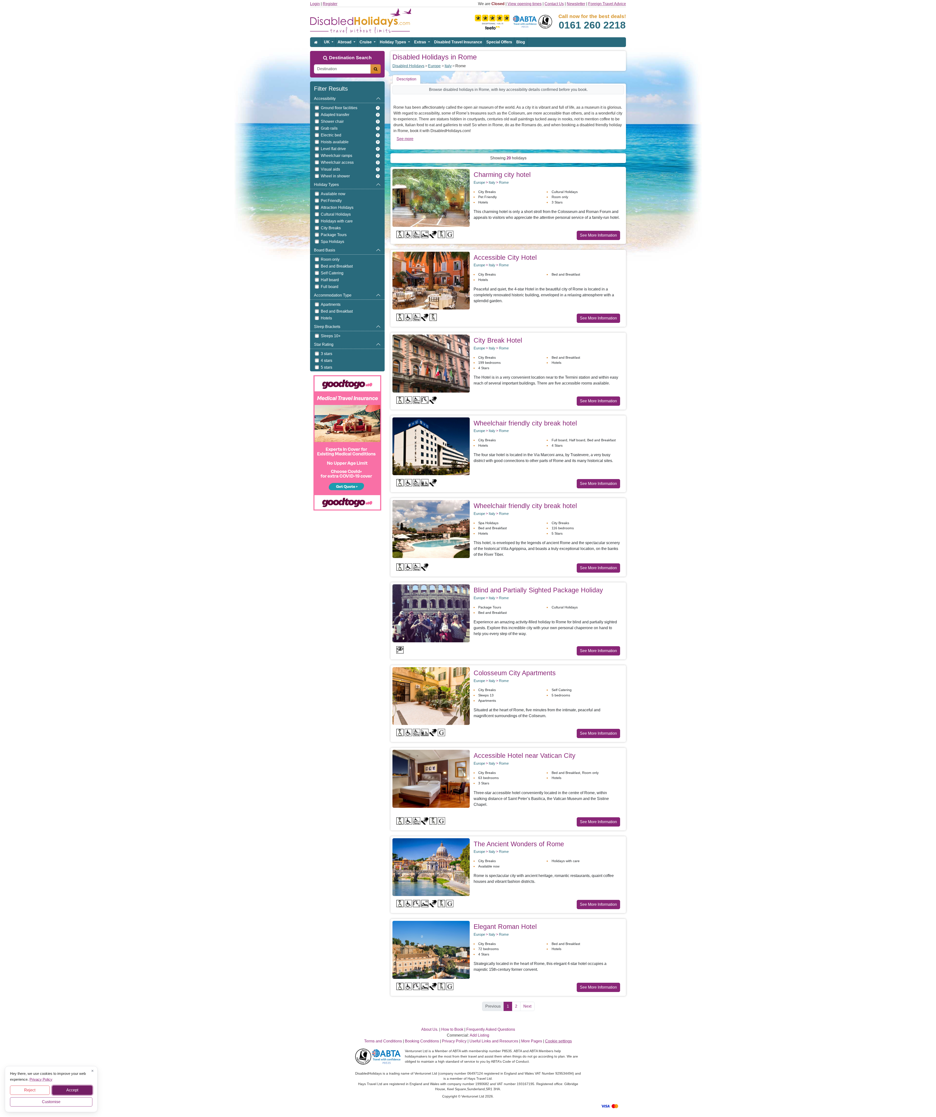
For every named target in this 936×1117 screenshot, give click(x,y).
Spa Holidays (332, 242)
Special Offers (499, 42)
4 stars (326, 360)
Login (315, 4)
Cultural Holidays (336, 214)
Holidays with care (337, 221)
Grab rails (329, 128)
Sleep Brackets (327, 327)
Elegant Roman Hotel (505, 926)
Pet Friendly (331, 201)
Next (527, 1006)
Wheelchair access (337, 162)
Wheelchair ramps (336, 156)
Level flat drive (333, 149)
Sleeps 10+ (331, 336)
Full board (329, 287)
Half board (330, 280)
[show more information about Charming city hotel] (431, 197)
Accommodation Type (332, 295)
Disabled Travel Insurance (458, 42)
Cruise (366, 42)
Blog (520, 42)
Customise (51, 1102)
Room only (330, 259)
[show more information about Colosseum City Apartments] (431, 696)
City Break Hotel (498, 340)
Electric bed (331, 135)
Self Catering (332, 273)
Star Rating (323, 344)
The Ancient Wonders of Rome (519, 844)
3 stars (326, 354)
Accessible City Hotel (505, 257)
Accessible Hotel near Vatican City (524, 755)
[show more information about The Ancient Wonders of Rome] (431, 867)
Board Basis (324, 250)
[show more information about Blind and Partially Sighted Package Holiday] (431, 613)
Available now (333, 194)
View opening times (524, 4)
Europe (434, 66)
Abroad (345, 42)
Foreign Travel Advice (607, 4)
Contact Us (554, 4)
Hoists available (335, 142)
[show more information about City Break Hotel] (431, 363)
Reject (29, 1090)
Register (330, 4)
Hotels (326, 318)
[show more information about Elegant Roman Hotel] (431, 949)
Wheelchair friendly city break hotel (525, 423)
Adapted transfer (335, 115)
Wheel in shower (335, 176)
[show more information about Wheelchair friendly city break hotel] (431, 446)
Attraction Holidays (337, 207)
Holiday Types (393, 42)
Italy (448, 66)
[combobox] (342, 69)
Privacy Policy (40, 1079)
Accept (72, 1090)
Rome (504, 182)
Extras (420, 42)
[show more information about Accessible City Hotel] (431, 280)
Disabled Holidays (408, 66)
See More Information (598, 235)
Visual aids (330, 169)
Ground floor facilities (339, 108)
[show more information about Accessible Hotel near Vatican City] (431, 778)
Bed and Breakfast (337, 266)
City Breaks (331, 228)
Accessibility (325, 98)
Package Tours (334, 235)
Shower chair (332, 121)
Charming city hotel (502, 174)
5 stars (326, 367)
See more (405, 139)
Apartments (331, 304)
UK (327, 42)
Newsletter (576, 4)
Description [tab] (406, 79)
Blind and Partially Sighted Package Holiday (538, 590)
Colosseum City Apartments (515, 673)
